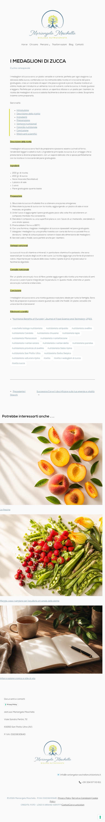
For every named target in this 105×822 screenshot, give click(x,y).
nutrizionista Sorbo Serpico (57, 353)
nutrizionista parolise (82, 343)
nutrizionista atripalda (57, 328)
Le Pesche (5, 510)
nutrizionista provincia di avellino (28, 348)
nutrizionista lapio (71, 333)
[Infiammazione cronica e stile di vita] (51, 640)
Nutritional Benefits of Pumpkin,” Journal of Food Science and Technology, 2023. (52, 319)
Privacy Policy (12, 704)
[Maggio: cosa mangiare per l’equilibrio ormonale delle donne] (51, 555)
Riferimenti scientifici (27, 134)
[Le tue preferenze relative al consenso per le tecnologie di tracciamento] (100, 817)
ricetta (47, 358)
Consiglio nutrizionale (27, 127)
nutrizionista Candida (22, 333)
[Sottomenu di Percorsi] (49, 44)
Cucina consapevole (20, 68)
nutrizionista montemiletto (56, 343)
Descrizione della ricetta (28, 114)
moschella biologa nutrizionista (27, 328)
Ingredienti (22, 117)
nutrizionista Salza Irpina (60, 348)
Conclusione (22, 131)
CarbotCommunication (73, 805)
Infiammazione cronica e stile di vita (17, 679)
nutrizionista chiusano (48, 333)
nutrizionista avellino (82, 328)
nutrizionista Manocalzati (24, 338)
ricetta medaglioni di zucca (67, 358)
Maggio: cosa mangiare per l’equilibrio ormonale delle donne (29, 601)
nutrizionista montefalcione (53, 338)
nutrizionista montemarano (25, 343)
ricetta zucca (18, 363)
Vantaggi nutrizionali (27, 124)
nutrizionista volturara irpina (26, 358)
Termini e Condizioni (81, 798)
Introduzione (23, 110)
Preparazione (23, 121)
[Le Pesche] (51, 464)
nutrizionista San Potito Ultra (26, 353)
